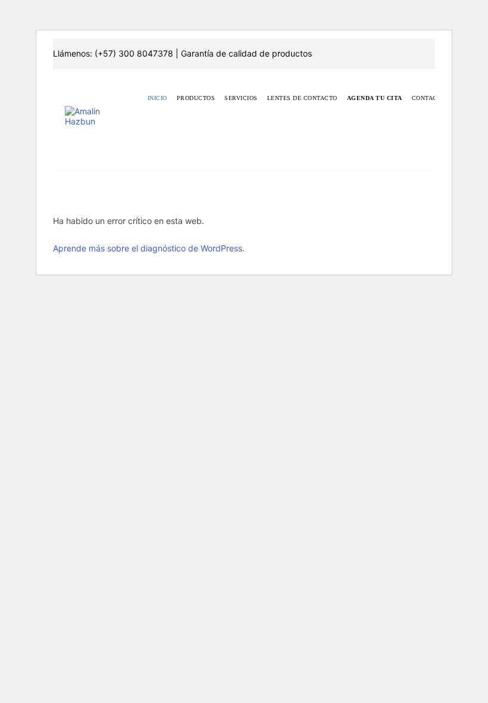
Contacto (429, 98)
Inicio (157, 98)
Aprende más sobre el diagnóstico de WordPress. (149, 248)
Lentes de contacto (302, 98)
